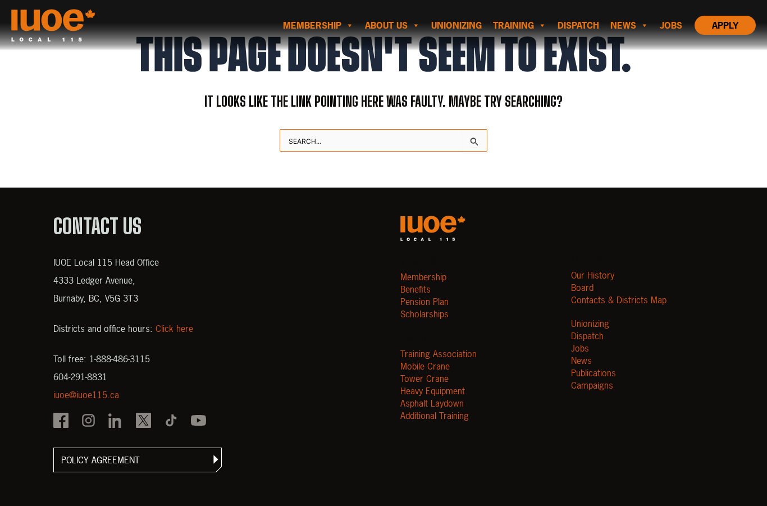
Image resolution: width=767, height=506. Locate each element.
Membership (312, 25)
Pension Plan (424, 301)
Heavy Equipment (432, 391)
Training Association (438, 354)
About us (386, 25)
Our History (592, 275)
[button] (137, 460)
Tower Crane (424, 378)
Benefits (415, 289)
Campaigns (592, 385)
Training (513, 25)
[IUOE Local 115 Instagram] (88, 422)
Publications (593, 373)
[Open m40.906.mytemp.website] (432, 228)
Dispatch (578, 25)
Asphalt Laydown (432, 403)
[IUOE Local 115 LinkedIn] (116, 422)
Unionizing (456, 25)
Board (582, 287)
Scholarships (424, 314)
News (623, 25)
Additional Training (434, 415)
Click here (174, 328)
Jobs (671, 25)
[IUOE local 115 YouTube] (198, 422)
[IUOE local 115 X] (143, 422)
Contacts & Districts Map (618, 300)
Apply (725, 25)
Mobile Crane (425, 366)
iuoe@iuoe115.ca (86, 395)
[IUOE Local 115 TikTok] (171, 422)
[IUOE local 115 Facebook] (61, 422)
